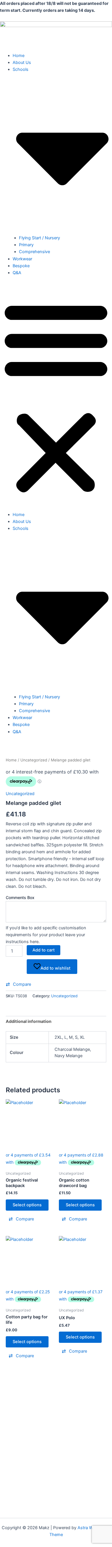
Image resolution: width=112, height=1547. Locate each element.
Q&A (17, 272)
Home (18, 55)
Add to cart (43, 950)
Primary (26, 244)
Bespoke (21, 265)
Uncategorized (33, 760)
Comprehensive (34, 251)
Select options (27, 1204)
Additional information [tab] (28, 1021)
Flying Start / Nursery (39, 237)
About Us (22, 62)
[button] (56, 397)
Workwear (22, 258)
